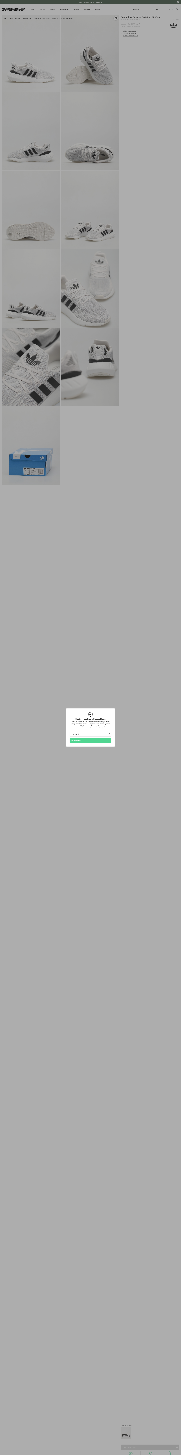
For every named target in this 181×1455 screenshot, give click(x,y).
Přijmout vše (76, 741)
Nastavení (75, 734)
